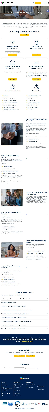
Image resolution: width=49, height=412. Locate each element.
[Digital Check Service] (36, 42)
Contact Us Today (27, 341)
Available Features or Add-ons (12, 91)
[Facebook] (3, 393)
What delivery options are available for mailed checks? (13, 317)
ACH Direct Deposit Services (12, 66)
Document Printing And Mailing (36, 66)
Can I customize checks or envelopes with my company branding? (16, 321)
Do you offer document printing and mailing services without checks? (17, 310)
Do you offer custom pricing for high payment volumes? (14, 328)
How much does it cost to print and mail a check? (12, 295)
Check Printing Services (12, 46)
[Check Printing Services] (12, 42)
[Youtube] (7, 393)
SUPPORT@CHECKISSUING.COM (7, 388)
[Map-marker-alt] (9, 393)
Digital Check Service (36, 46)
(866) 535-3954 (6, 390)
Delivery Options (36, 91)
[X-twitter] (5, 393)
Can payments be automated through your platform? (13, 325)
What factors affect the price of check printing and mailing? (15, 313)
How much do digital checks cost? (9, 302)
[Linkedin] (3, 395)
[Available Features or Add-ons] (12, 86)
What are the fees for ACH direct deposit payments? (13, 306)
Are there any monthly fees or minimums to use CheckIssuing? (15, 298)
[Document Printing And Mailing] (36, 62)
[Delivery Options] (36, 86)
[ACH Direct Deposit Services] (12, 62)
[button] (33, 3)
